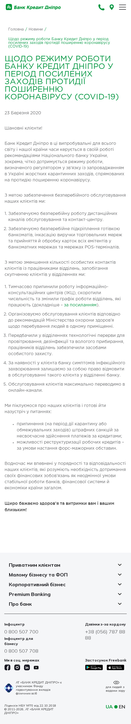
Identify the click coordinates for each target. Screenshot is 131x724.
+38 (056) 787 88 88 (105, 635)
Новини (36, 29)
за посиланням (80, 305)
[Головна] (33, 7)
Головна (16, 29)
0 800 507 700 (21, 632)
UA (109, 707)
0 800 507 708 (21, 651)
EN (122, 707)
